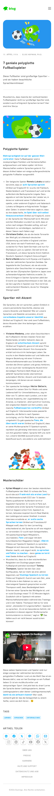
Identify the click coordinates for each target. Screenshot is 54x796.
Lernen (7, 718)
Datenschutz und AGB (27, 771)
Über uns (27, 750)
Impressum (27, 777)
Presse (27, 755)
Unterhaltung (33, 718)
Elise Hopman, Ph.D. (32, 54)
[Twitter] (22, 736)
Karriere (27, 761)
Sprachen (18, 718)
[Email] (45, 736)
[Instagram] (9, 742)
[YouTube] (31, 742)
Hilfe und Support (27, 766)
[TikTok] (23, 742)
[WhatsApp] (37, 736)
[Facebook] (14, 736)
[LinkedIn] (6, 736)
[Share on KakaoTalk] (30, 736)
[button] (49, 8)
